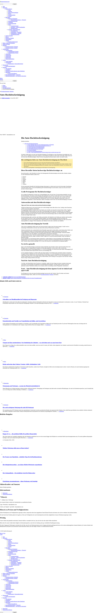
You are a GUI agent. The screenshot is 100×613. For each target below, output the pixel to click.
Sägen (9, 24)
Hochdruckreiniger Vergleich (11, 46)
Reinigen (5, 45)
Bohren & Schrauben (12, 18)
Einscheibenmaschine (12, 21)
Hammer (10, 11)
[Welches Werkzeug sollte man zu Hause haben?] (48, 444)
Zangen (9, 16)
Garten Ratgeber (9, 61)
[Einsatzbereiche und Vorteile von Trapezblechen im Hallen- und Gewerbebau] (48, 311)
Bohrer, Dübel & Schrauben (9, 43)
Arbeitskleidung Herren (13, 52)
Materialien (7, 72)
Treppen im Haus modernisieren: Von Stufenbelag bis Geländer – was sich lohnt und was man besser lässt (32, 342)
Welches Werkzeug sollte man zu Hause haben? (16, 448)
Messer (9, 13)
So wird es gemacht (31, 150)
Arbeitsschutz (6, 49)
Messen (7, 37)
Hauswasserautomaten (10, 66)
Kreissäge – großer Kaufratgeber (18, 27)
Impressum (5, 493)
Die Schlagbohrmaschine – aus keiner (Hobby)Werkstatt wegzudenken (22, 464)
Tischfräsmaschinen (15, 34)
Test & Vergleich (9, 35)
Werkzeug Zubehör (9, 38)
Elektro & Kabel (6, 44)
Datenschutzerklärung (7, 494)
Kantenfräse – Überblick (16, 32)
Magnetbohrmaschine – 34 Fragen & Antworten (15, 76)
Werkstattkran (8, 39)
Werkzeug (5, 7)
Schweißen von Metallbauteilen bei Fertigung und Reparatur (20, 299)
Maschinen (7, 17)
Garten (4, 60)
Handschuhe (8, 57)
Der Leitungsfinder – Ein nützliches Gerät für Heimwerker (19, 473)
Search (14, 4)
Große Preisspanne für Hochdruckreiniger (35, 146)
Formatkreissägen (14, 26)
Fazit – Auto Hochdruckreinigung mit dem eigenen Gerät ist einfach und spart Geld (44, 152)
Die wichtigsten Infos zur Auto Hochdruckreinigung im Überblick (40, 144)
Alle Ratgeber (8, 68)
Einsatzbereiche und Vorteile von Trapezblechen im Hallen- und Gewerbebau (24, 321)
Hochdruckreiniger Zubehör (11, 47)
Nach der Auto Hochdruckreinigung (34, 151)
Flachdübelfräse (14, 30)
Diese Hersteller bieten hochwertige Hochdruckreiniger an (39, 145)
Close (1, 534)
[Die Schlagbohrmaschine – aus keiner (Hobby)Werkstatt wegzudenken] (48, 461)
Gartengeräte (8, 62)
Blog (5, 340)
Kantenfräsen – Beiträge (16, 33)
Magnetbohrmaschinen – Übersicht (18, 19)
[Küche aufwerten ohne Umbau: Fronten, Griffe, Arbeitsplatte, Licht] (48, 354)
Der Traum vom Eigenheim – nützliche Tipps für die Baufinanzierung (22, 457)
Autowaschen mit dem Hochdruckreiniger (35, 147)
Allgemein (6, 296)
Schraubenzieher (11, 15)
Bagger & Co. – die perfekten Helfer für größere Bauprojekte (20, 434)
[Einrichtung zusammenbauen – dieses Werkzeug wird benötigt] (48, 477)
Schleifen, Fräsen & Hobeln (14, 29)
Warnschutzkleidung (9, 58)
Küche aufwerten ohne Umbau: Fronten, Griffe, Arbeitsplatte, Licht (21, 364)
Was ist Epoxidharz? (12, 73)
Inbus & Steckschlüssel (13, 12)
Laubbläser (10, 22)
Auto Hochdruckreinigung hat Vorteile (35, 149)
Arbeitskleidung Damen (13, 51)
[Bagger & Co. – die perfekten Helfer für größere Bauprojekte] (48, 424)
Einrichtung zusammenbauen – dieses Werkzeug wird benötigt (20, 481)
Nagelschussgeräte (12, 23)
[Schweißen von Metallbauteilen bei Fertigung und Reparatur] (48, 289)
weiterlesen (56, 303)
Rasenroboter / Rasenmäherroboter (15, 63)
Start (4, 6)
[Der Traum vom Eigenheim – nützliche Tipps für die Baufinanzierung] (48, 452)
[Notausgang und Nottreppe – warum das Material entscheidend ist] (48, 376)
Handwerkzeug (8, 8)
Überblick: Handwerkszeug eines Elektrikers (15, 71)
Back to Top (2, 533)
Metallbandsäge (14, 28)
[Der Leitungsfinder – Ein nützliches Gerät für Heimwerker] (48, 469)
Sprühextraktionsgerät (13, 41)
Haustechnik (5, 65)
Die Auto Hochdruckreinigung (31, 143)
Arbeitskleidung (8, 50)
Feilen (9, 10)
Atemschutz (8, 54)
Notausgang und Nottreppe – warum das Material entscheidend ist (21, 386)
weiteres (7, 40)
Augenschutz (8, 55)
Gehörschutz (8, 56)
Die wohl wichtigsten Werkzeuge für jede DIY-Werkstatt (18, 407)
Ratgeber (5, 67)
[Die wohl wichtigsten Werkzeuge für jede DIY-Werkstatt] (48, 397)
